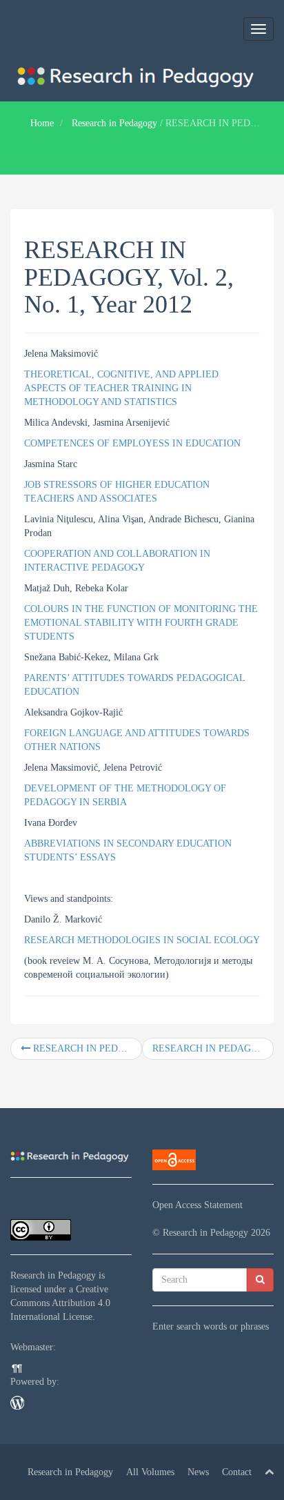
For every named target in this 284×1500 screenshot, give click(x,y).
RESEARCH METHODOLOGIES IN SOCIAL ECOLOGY (142, 940)
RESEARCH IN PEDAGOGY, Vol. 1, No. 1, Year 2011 (86, 1048)
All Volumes (150, 1472)
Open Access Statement (197, 1205)
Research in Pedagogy (114, 123)
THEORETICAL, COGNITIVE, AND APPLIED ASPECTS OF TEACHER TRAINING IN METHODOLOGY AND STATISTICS (121, 388)
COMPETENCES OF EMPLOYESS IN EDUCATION (132, 443)
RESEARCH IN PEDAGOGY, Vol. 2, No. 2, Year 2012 (213, 1048)
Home (42, 123)
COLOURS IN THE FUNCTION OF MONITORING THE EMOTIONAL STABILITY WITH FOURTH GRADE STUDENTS (141, 623)
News (198, 1472)
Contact (237, 1472)
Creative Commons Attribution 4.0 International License (60, 1303)
